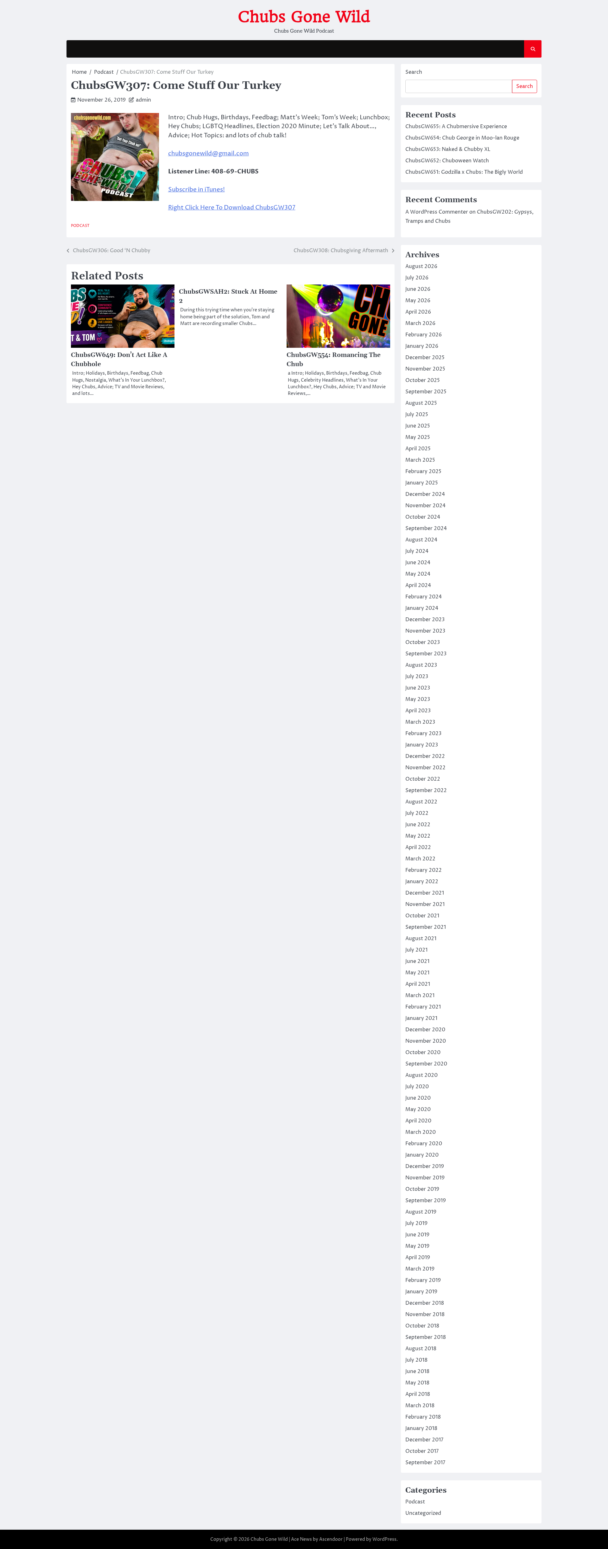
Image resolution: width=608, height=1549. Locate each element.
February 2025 (423, 471)
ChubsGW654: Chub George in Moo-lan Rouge (462, 137)
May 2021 (417, 972)
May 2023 (417, 699)
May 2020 (418, 1109)
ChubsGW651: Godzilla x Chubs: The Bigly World (464, 172)
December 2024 (425, 494)
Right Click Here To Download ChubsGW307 (231, 207)
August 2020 (421, 1075)
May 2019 (417, 1246)
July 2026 (416, 277)
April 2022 (418, 847)
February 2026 (423, 334)
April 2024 (418, 585)
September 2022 (426, 790)
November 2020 (425, 1041)
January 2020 (422, 1155)
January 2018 (421, 1428)
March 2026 (420, 323)
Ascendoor (331, 1539)
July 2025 (416, 414)
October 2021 (422, 915)
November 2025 (425, 368)
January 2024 (421, 608)
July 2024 (416, 551)
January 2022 (421, 881)
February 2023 (423, 733)
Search (413, 72)
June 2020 (418, 1098)
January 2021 (421, 1018)
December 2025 (425, 357)
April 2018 (417, 1394)
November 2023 (425, 631)
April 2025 (418, 448)
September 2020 (426, 1063)
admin (143, 100)
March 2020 (420, 1132)
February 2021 (423, 1006)
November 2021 (425, 904)
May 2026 (417, 300)
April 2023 (418, 710)
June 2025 (417, 425)
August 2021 (420, 938)
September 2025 (425, 391)
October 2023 (422, 642)
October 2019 (422, 1189)
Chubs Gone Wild (304, 17)
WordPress (384, 1539)
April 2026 (418, 312)
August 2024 (421, 539)
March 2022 (420, 858)
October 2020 (422, 1052)
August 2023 (421, 665)
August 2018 (420, 1348)
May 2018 (417, 1382)
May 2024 (417, 574)
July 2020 (417, 1086)
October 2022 (422, 779)
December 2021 (424, 893)
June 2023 (417, 687)
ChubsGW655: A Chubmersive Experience (456, 126)
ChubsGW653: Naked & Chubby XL (448, 149)
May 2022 (417, 836)
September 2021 (425, 927)
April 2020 (418, 1120)
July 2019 (416, 1223)
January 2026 (421, 346)
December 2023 (425, 619)
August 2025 (421, 403)
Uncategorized (423, 1513)
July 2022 (416, 813)
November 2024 (425, 505)
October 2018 (422, 1325)
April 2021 (417, 984)
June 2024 (417, 562)
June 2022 (417, 824)
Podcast (80, 225)
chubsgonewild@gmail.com (208, 153)
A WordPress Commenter (436, 212)
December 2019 (424, 1166)
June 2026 (417, 289)
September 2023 (425, 653)
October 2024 (422, 517)
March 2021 (419, 995)
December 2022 (425, 756)
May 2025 (417, 437)
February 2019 (423, 1280)
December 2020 (425, 1029)
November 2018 (425, 1314)
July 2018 (416, 1360)
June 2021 (417, 961)
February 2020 (423, 1143)
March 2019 (419, 1268)
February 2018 (423, 1417)
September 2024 (426, 528)
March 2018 (419, 1405)
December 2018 (424, 1303)
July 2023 (416, 676)
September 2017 (425, 1462)
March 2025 (420, 460)
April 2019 (417, 1257)
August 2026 (421, 266)
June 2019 (417, 1234)
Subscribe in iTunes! (196, 189)
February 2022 (423, 870)
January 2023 (421, 744)
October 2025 (422, 380)
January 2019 (421, 1291)
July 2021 (416, 949)
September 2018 (425, 1337)
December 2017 (424, 1439)
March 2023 (420, 722)
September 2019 (425, 1200)
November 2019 (425, 1177)
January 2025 (421, 482)
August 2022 (421, 801)
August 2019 (420, 1212)
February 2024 (423, 596)
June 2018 (417, 1371)
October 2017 (422, 1451)
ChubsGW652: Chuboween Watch (447, 160)
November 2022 (425, 767)
